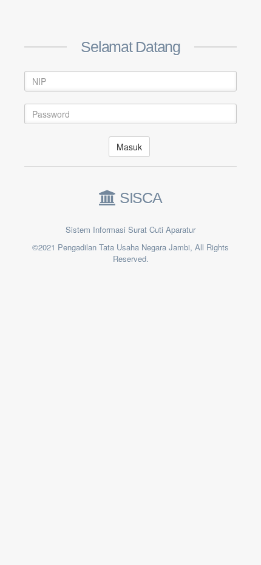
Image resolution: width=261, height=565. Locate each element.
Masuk (129, 147)
